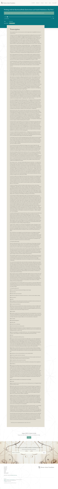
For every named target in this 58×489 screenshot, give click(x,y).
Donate (29, 437)
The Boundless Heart (12, 23)
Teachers (5, 470)
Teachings (5, 469)
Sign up (44, 452)
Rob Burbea (5, 468)
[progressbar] (29, 16)
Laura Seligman (7, 479)
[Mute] (50, 18)
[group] (29, 18)
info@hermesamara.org (14, 475)
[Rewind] (26, 18)
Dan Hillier (5, 479)
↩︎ (30, 422)
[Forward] (30, 18)
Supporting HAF (6, 473)
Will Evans (5, 480)
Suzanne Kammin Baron (12, 479)
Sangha (5, 471)
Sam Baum (6, 481)
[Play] (28, 18)
